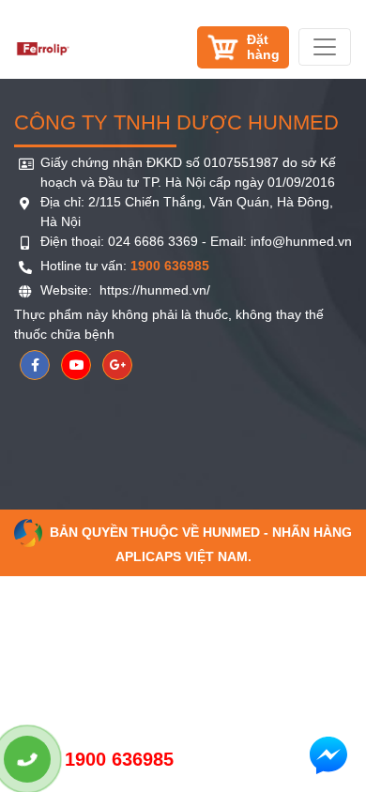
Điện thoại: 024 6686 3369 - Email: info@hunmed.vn (196, 241)
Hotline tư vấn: (124, 265)
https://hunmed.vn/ (153, 289)
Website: (68, 289)
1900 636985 (119, 759)
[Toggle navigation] (324, 47)
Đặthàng (263, 47)
